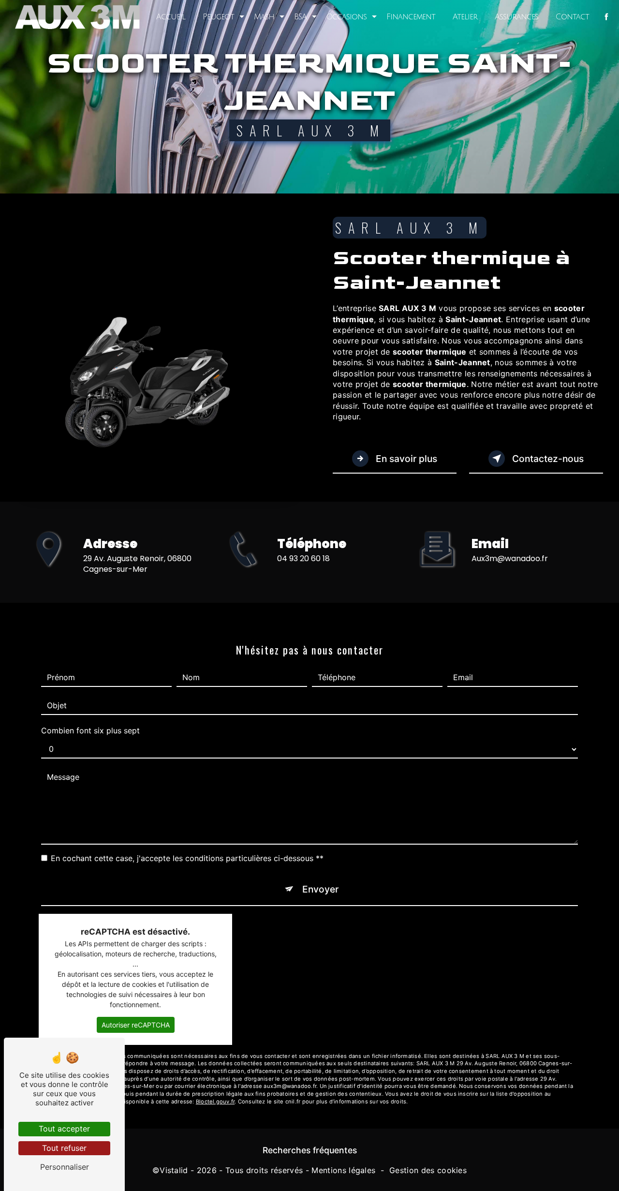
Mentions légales (343, 1170)
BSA (300, 17)
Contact (572, 17)
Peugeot (218, 17)
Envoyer (320, 889)
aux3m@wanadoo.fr (510, 558)
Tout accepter (64, 1128)
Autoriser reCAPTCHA (136, 1025)
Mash (264, 17)
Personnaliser (64, 1167)
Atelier (465, 17)
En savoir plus (405, 458)
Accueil (170, 17)
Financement (410, 17)
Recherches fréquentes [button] (310, 1150)
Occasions (346, 17)
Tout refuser (64, 1148)
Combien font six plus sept (90, 730)
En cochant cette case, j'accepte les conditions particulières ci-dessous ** (187, 858)
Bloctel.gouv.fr (215, 1101)
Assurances (516, 17)
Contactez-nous (547, 458)
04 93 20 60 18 (303, 558)
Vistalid (174, 1170)
